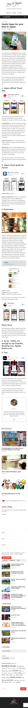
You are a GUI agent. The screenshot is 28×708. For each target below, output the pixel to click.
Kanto (20, 671)
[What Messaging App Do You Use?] (14, 492)
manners (12, 673)
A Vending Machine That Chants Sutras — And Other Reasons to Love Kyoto (13, 449)
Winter (10, 682)
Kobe (23, 670)
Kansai (15, 670)
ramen (17, 675)
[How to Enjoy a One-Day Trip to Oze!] (6, 630)
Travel (5, 21)
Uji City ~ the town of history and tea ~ (18, 579)
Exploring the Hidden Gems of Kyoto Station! (18, 587)
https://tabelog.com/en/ (9, 264)
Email (4, 538)
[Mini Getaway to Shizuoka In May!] (6, 638)
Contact (14, 13)
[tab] (5, 560)
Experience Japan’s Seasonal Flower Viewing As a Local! (18, 608)
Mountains (23, 673)
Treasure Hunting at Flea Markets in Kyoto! (17, 564)
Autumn (9, 663)
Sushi (15, 680)
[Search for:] (14, 688)
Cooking (3, 668)
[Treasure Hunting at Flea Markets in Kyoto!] (6, 564)
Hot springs (22, 668)
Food (8, 668)
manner (8, 673)
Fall (6, 668)
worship (13, 682)
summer (10, 680)
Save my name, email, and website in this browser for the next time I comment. (13, 553)
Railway (14, 674)
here (24, 500)
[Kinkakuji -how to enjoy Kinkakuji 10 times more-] (6, 572)
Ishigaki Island (5, 671)
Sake (21, 675)
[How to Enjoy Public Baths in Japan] (14, 470)
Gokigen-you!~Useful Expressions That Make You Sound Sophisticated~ (18, 596)
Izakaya (10, 671)
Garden (11, 668)
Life (2, 21)
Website (4, 545)
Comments (12, 560)
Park (10, 675)
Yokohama (18, 682)
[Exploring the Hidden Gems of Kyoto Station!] (6, 587)
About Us (8, 13)
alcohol (4, 663)
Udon (3, 682)
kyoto (2, 673)
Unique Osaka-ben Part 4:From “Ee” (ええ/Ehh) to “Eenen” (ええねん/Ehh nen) (18, 624)
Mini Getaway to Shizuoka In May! (18, 638)
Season (3, 677)
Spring (4, 680)
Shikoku (8, 677)
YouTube (19, 13)
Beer (13, 663)
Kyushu (5, 673)
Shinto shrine (15, 677)
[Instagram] (14, 419)
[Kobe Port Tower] (6, 615)
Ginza (14, 668)
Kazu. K (10, 29)
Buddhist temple (9, 665)
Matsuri (16, 673)
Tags (18, 560)
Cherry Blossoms (20, 666)
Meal (20, 673)
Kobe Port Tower (15, 615)
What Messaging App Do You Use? (11, 493)
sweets (18, 680)
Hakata (17, 668)
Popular (5, 560)
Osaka (7, 675)
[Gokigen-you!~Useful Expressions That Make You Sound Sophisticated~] (6, 594)
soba (23, 677)
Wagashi (6, 682)
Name (3, 532)
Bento (15, 663)
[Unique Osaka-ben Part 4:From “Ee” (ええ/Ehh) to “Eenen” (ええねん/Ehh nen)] (6, 622)
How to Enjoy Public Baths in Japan (11, 471)
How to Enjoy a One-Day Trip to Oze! (18, 631)
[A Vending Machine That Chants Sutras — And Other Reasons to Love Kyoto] (14, 446)
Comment (4, 514)
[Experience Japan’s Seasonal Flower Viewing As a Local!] (6, 607)
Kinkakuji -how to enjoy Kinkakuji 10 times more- (17, 572)
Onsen (3, 675)
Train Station (22, 680)
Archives (4, 656)
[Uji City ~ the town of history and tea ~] (6, 579)
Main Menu (7, 17)
